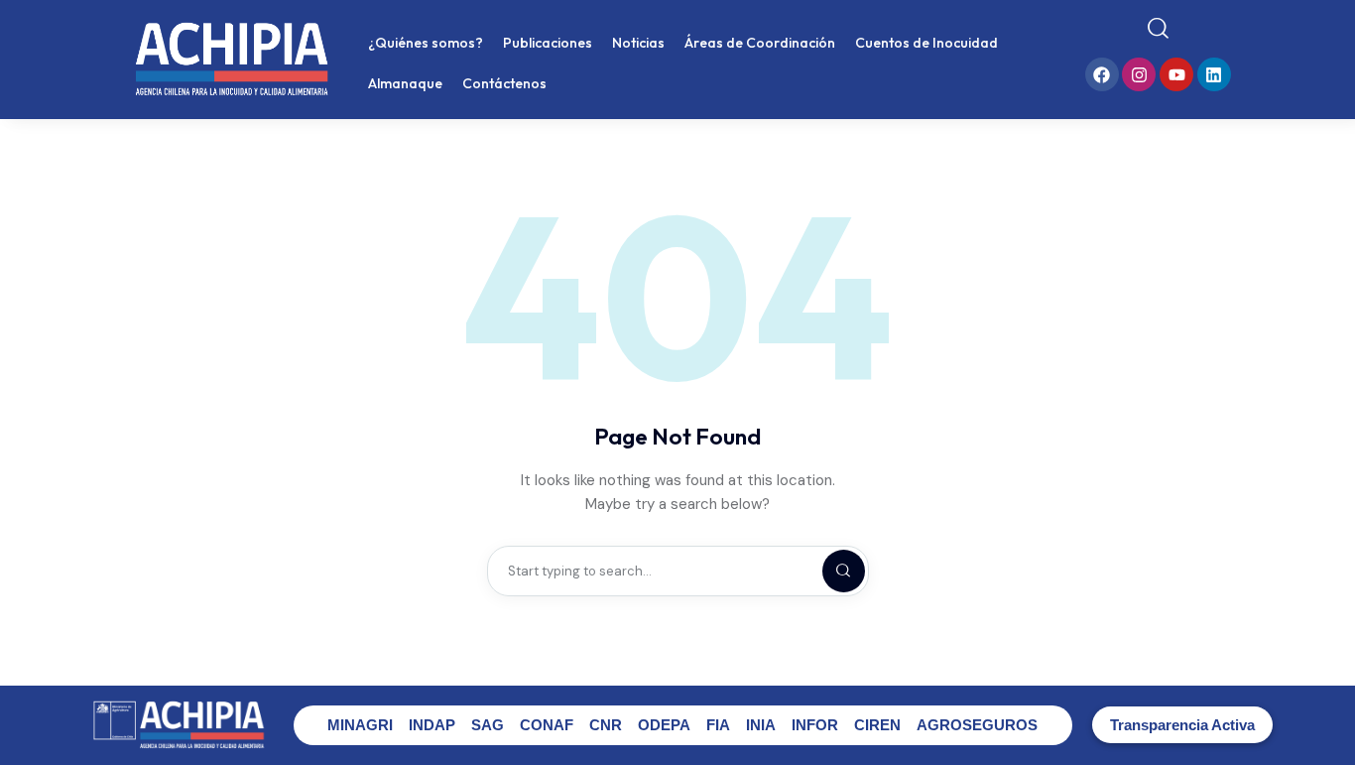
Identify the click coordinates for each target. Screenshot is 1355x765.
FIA (718, 724)
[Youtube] (1176, 74)
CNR (605, 724)
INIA (761, 724)
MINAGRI (360, 724)
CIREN (877, 724)
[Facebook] (1102, 74)
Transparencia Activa (1182, 724)
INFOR (815, 724)
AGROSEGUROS (977, 724)
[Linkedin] (1214, 74)
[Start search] (1158, 28)
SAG (487, 724)
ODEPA (664, 724)
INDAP (432, 724)
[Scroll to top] (1325, 713)
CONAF (546, 724)
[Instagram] (1139, 74)
